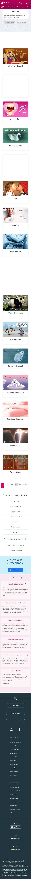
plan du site (12, 794)
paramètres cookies (15, 809)
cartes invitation (14, 771)
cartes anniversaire (15, 749)
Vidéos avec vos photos (15, 545)
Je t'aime (4, 26)
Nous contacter (15, 713)
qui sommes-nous (14, 798)
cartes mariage (14, 764)
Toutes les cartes (9, 22)
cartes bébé (13, 768)
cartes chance (13, 775)
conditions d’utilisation (15, 790)
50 (16, 484)
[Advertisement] (15, 40)
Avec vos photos (21, 22)
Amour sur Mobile (15, 550)
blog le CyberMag (14, 787)
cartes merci (13, 760)
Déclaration (15, 527)
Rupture (24, 30)
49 (12, 484)
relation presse (13, 805)
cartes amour (13, 753)
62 (26, 484)
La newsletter (15, 720)
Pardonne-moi (25, 26)
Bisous (16, 30)
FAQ (11, 813)
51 (20, 484)
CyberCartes (15, 561)
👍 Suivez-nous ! (15, 570)
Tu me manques (14, 26)
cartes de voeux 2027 (15, 742)
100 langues (8, 30)
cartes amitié (13, 756)
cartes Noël (13, 745)
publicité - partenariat (15, 801)
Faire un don (15, 705)
